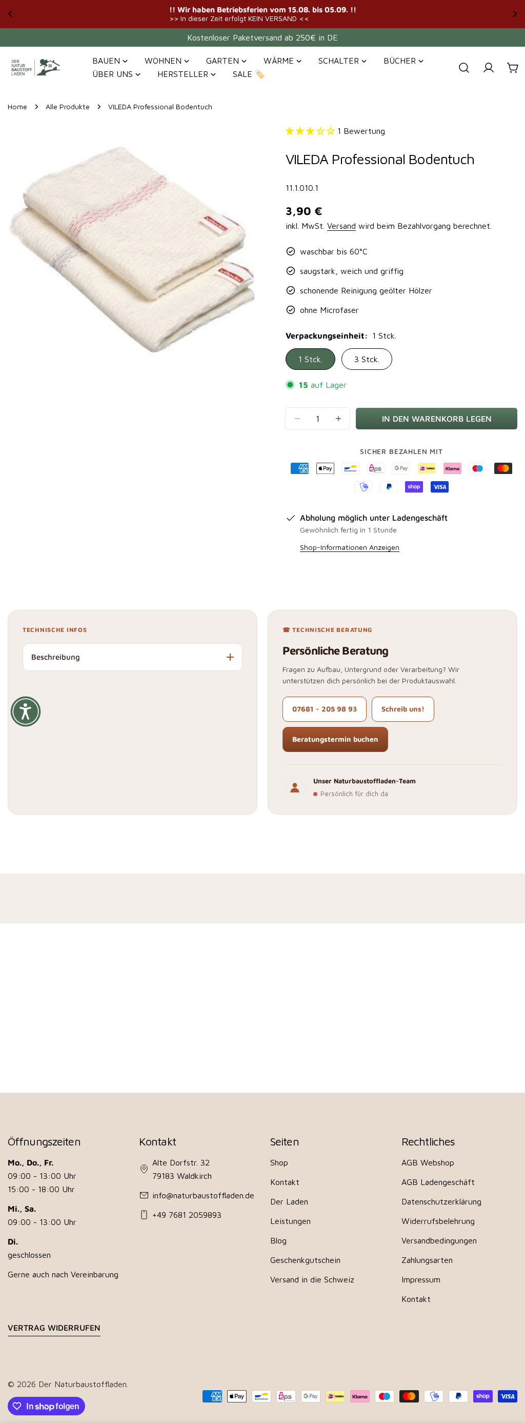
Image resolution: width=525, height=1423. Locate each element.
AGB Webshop (427, 1162)
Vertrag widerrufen (54, 1327)
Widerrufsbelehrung (438, 1221)
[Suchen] (464, 67)
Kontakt (284, 1182)
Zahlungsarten (427, 1259)
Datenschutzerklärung (441, 1201)
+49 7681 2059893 (186, 1214)
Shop (279, 1162)
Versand (341, 225)
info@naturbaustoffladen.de (203, 1195)
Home (17, 106)
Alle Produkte (68, 106)
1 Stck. (310, 359)
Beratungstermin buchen (335, 739)
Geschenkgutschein (305, 1259)
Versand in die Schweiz (312, 1279)
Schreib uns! (403, 708)
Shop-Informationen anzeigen (349, 547)
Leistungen (290, 1221)
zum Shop (438, 13)
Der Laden (289, 1201)
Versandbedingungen (439, 1240)
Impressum (420, 1279)
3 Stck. (366, 359)
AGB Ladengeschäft (438, 1182)
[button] (25, 711)
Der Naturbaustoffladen (82, 1384)
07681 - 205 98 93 (324, 708)
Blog (278, 1240)
